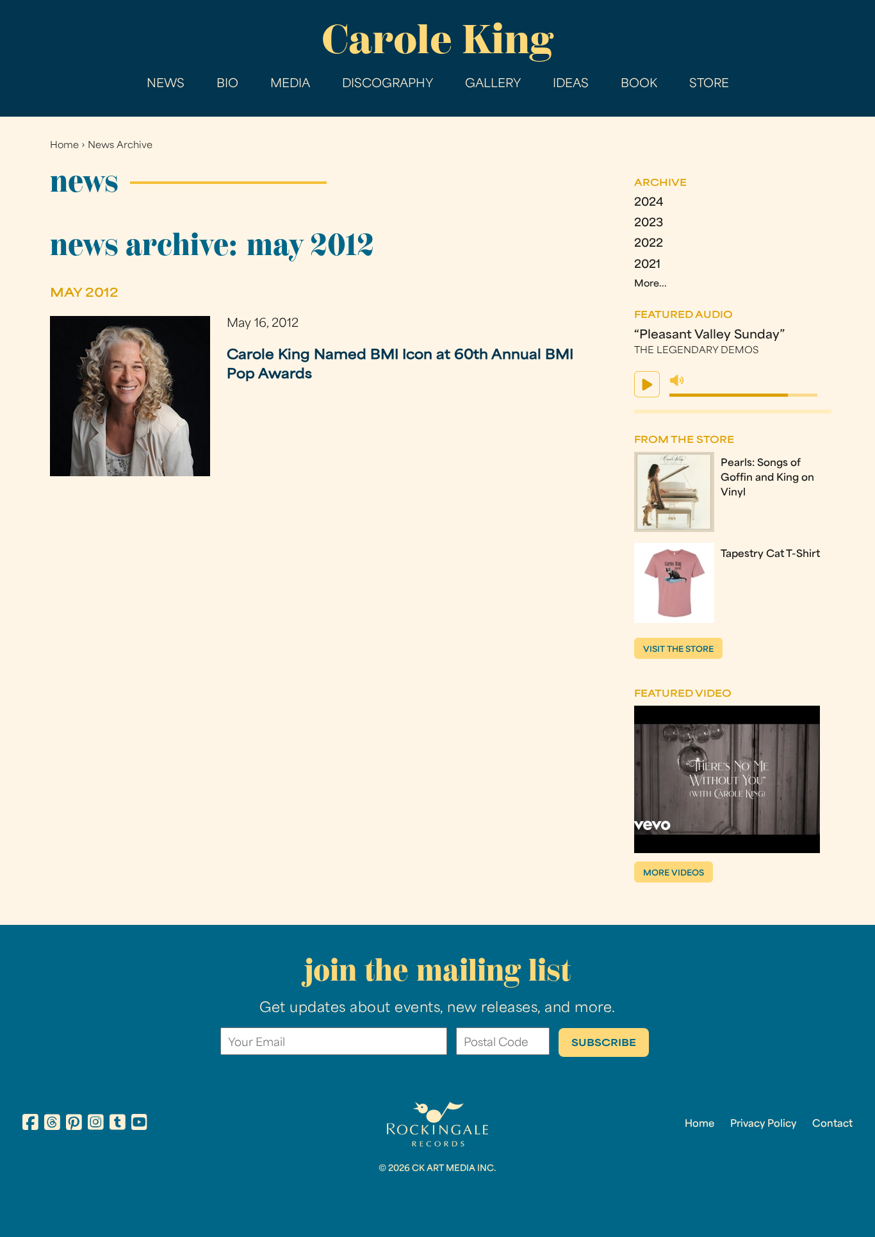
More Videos (673, 873)
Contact (832, 1124)
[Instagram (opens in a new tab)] (96, 1124)
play (647, 384)
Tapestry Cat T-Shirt (770, 554)
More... (650, 284)
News (165, 84)
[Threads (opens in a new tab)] (52, 1124)
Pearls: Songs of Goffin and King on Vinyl (767, 478)
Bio (227, 84)
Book (639, 84)
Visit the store (678, 650)
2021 (647, 265)
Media (290, 84)
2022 (648, 243)
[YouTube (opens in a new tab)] (139, 1124)
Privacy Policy (763, 1124)
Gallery (493, 84)
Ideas (571, 84)
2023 (648, 223)
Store (709, 84)
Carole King (437, 39)
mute (677, 380)
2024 (649, 202)
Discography (387, 84)
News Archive (120, 146)
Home (64, 146)
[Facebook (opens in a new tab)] (30, 1124)
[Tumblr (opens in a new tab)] (118, 1124)
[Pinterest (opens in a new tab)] (74, 1124)
